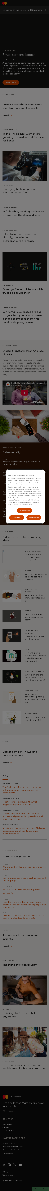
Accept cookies (34, 517)
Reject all (17, 517)
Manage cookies (24, 510)
